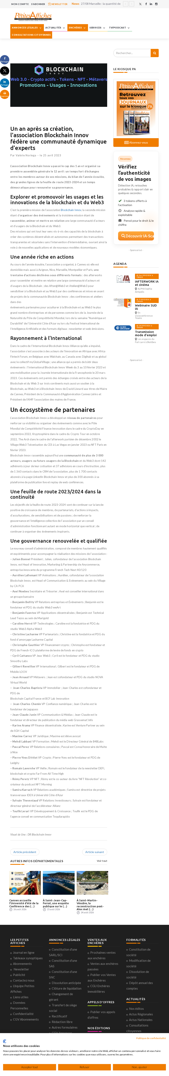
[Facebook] (146, 4)
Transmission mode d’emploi (146, 333)
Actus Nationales (141, 1020)
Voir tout (102, 860)
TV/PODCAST (118, 27)
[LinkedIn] (151, 4)
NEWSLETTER (59, 4)
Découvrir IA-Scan (139, 236)
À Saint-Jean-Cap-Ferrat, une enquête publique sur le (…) (56, 903)
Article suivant (94, 852)
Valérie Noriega (26, 155)
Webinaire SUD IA (146, 307)
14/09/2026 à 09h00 (144, 327)
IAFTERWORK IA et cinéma (146, 283)
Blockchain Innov (71, 210)
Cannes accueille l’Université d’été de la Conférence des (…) (24, 903)
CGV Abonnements (26, 1019)
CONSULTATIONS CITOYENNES (31, 34)
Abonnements (22, 963)
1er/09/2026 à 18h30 (145, 276)
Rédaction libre (62, 1022)
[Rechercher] (155, 53)
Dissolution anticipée (66, 983)
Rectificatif (59, 1016)
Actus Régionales (141, 1014)
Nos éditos (136, 1008)
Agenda (120, 263)
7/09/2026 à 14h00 (144, 300)
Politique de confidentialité (151, 1038)
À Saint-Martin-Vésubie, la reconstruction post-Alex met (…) (90, 905)
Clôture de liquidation (66, 988)
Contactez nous (23, 980)
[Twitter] (140, 4)
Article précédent (24, 852)
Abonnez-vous (138, 142)
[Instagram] (156, 4)
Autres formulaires (64, 1027)
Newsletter (21, 969)
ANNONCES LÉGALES (25, 27)
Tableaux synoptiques (28, 958)
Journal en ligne (23, 952)
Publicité (19, 975)
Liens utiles (20, 997)
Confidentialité (23, 1014)
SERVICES (95, 27)
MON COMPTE (20, 4)
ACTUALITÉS (53, 27)
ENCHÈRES (75, 27)
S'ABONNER (38, 4)
